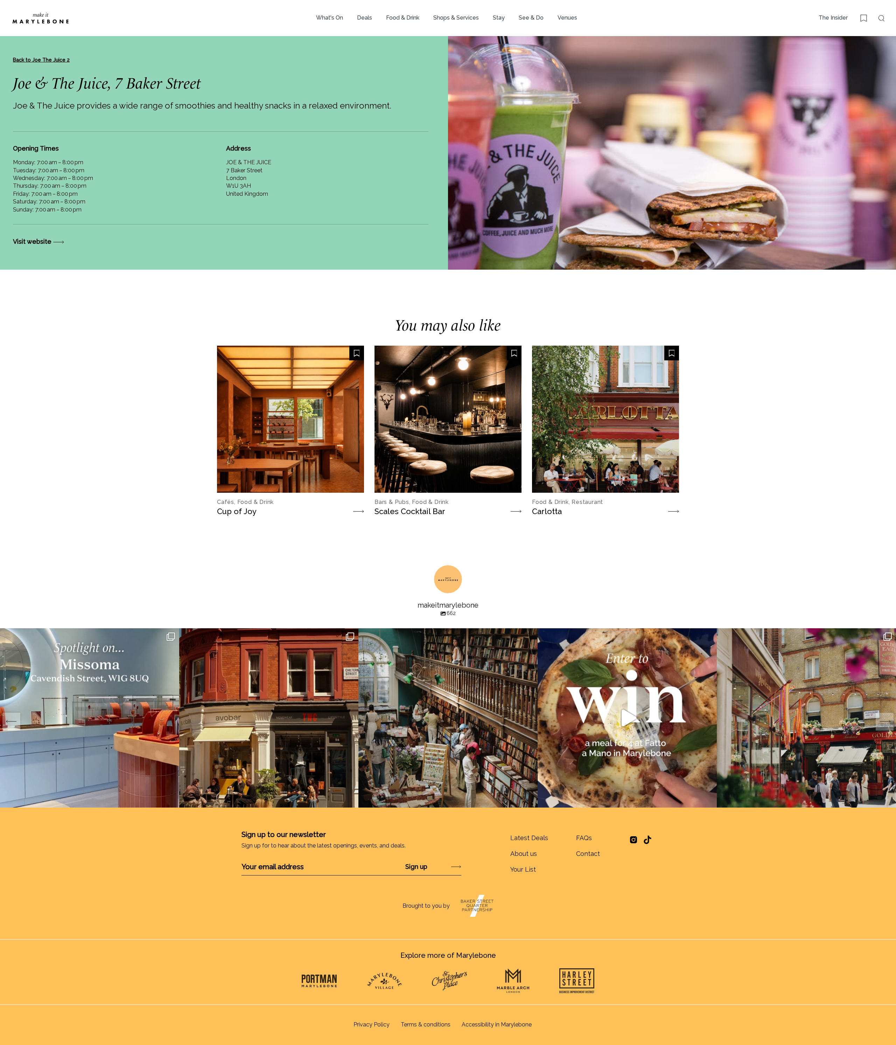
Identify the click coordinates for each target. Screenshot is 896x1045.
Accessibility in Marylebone (497, 1024)
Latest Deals (529, 838)
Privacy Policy (372, 1024)
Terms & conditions (425, 1024)
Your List (523, 869)
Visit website (33, 241)
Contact (588, 853)
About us (523, 853)
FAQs (584, 838)
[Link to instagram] (633, 842)
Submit (437, 867)
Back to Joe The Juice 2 (41, 60)
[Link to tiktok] (647, 840)
